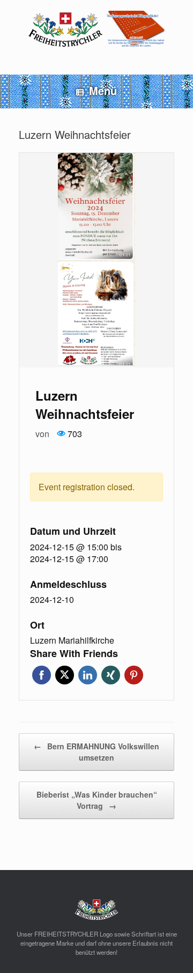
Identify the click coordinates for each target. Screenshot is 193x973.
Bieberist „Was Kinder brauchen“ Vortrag (96, 800)
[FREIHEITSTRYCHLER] (96, 29)
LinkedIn (87, 675)
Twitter (64, 675)
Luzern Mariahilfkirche (72, 640)
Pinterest (133, 675)
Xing (110, 675)
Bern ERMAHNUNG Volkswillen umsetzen (96, 752)
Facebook (41, 675)
